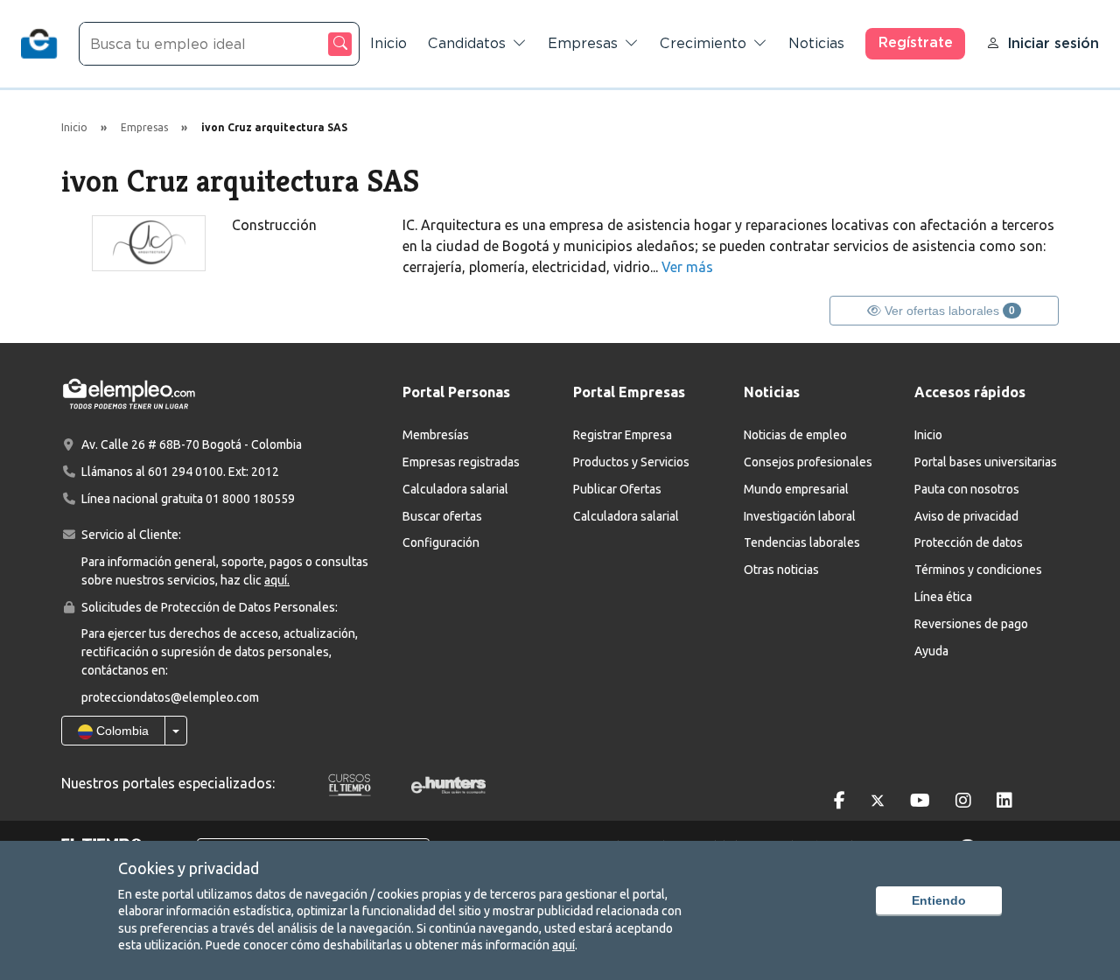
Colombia (121, 731)
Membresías (435, 435)
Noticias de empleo (795, 435)
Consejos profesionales (808, 462)
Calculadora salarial (455, 489)
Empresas (583, 43)
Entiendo (939, 900)
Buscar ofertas (442, 516)
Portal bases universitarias (985, 462)
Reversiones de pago (971, 624)
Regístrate (915, 42)
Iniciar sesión (1053, 43)
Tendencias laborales (802, 543)
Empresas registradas (461, 462)
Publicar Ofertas (617, 489)
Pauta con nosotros (966, 489)
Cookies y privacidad (188, 868)
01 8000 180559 (250, 499)
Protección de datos (968, 543)
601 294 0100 (185, 472)
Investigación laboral (800, 516)
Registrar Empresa (622, 435)
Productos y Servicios (631, 462)
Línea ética (943, 597)
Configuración (441, 543)
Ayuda (931, 651)
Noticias (816, 43)
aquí (563, 945)
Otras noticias (781, 570)
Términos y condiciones (978, 570)
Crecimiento (703, 43)
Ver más (687, 267)
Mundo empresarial (796, 489)
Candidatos (467, 43)
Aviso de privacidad (966, 516)
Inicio (388, 43)
